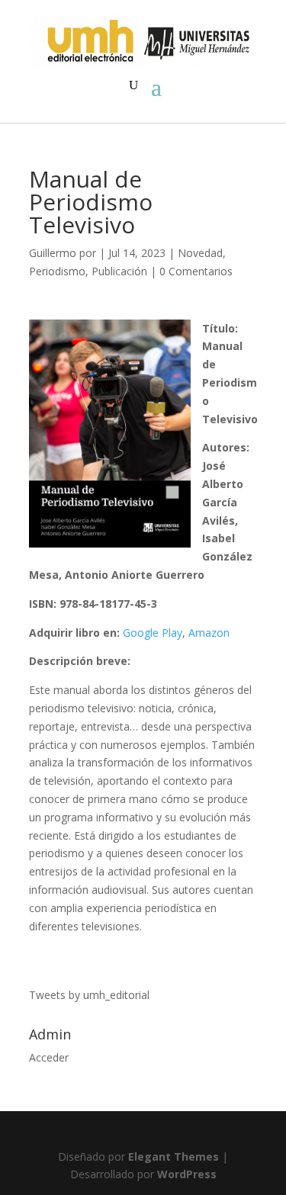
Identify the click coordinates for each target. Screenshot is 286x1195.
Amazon (209, 632)
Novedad (200, 253)
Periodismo (57, 271)
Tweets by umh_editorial (89, 995)
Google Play (152, 632)
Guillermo (52, 253)
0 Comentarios (196, 271)
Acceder (49, 1057)
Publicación (119, 271)
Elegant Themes (173, 1156)
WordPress (187, 1174)
